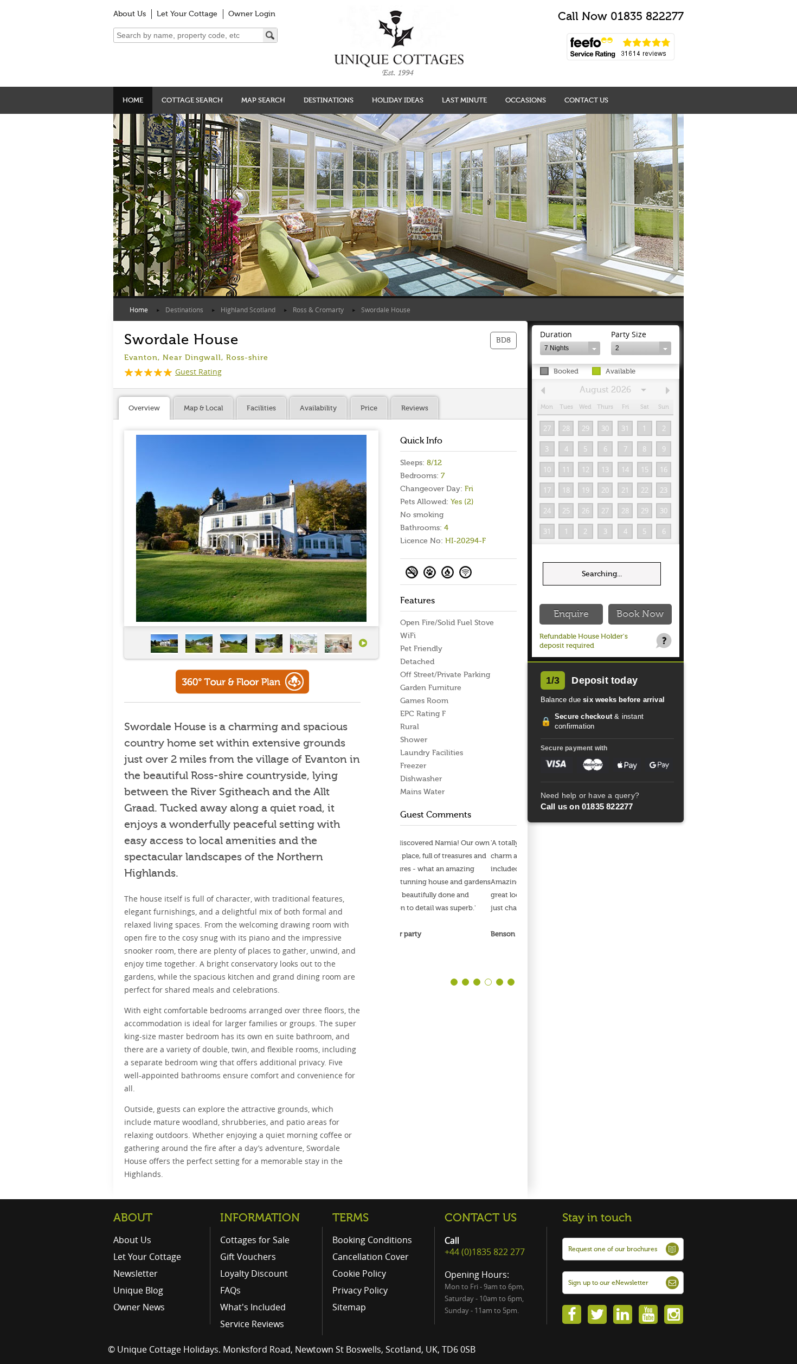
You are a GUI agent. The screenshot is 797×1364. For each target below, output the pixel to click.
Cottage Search (192, 100)
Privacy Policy (360, 1290)
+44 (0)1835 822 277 (485, 1252)
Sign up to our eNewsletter (608, 1282)
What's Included (253, 1307)
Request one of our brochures (612, 1249)
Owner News (139, 1307)
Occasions (525, 100)
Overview (144, 408)
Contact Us (586, 100)
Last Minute (464, 100)
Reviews (414, 408)
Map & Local (203, 408)
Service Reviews (252, 1324)
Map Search (263, 100)
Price (369, 408)
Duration (556, 334)
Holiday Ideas (397, 100)
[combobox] (570, 348)
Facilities (261, 408)
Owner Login (251, 14)
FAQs (230, 1290)
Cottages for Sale (255, 1240)
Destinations (328, 100)
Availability (318, 408)
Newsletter (135, 1273)
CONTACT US (481, 1217)
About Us (129, 14)
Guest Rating (198, 371)
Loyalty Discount (254, 1273)
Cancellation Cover (370, 1257)
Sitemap (349, 1307)
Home (133, 100)
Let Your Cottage (187, 14)
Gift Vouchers (248, 1257)
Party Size (628, 334)
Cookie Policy (359, 1273)
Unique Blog (138, 1290)
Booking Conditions (372, 1240)
